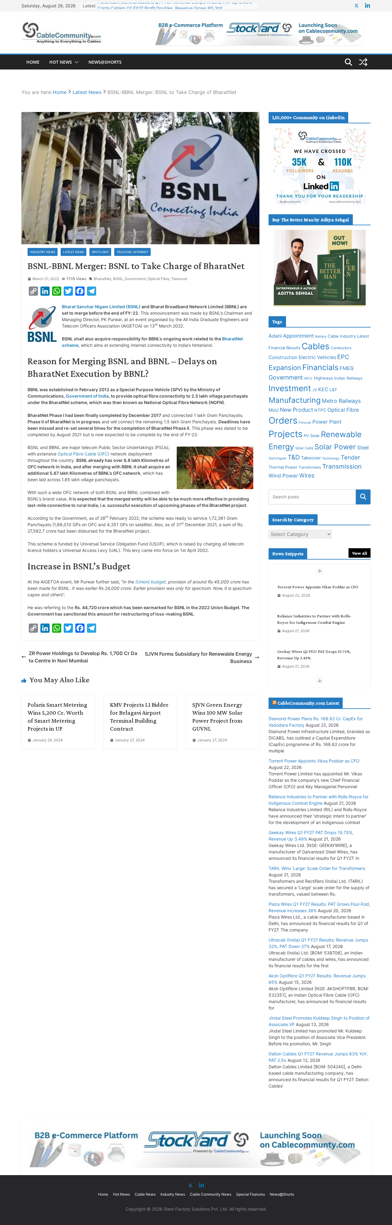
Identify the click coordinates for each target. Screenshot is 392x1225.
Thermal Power (283, 467)
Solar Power (335, 446)
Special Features (250, 1194)
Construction (283, 357)
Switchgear (277, 458)
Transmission (342, 466)
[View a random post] (363, 62)
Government (135, 278)
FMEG (347, 368)
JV (314, 390)
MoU (274, 410)
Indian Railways (348, 378)
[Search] (363, 496)
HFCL (308, 378)
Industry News (42, 252)
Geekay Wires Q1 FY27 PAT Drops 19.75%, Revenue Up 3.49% (314, 654)
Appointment (298, 336)
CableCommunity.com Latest (308, 703)
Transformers (310, 467)
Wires (307, 475)
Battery (320, 337)
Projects (286, 434)
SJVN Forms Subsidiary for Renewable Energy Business (198, 657)
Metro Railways (341, 401)
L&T (333, 389)
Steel (363, 447)
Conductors (341, 348)
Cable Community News (210, 1194)
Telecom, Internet (132, 252)
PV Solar (312, 435)
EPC (343, 357)
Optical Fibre (158, 278)
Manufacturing (295, 400)
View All (359, 553)
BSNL (118, 278)
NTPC (320, 410)
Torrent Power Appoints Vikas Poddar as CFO (317, 586)
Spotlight (100, 252)
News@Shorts (105, 62)
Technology (331, 458)
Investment (290, 388)
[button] (75, 62)
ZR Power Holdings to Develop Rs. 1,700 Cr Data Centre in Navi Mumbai (83, 657)
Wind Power (283, 476)
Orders (283, 420)
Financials (320, 367)
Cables (316, 346)
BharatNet (102, 278)
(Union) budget (150, 581)
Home (33, 62)
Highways (323, 378)
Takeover (179, 278)
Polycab (305, 423)
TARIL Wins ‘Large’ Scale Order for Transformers (317, 868)
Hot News (60, 62)
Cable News (145, 1194)
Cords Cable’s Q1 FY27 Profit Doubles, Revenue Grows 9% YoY (160, 5)
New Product (296, 409)
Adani (275, 336)
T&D (294, 457)
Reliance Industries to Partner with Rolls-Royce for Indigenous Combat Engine (314, 619)
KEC (323, 389)
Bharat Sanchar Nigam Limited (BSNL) (101, 306)
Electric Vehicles (317, 357)
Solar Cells (304, 448)
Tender (350, 457)
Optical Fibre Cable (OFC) (83, 453)
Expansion (285, 368)
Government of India (87, 396)
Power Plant (326, 422)
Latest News (73, 252)
